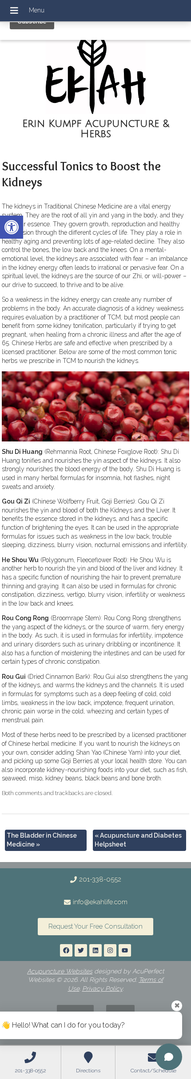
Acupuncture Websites (59, 971)
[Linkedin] (95, 950)
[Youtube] (125, 950)
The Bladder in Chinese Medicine (42, 840)
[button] (11, 227)
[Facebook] (66, 950)
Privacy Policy (102, 988)
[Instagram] (110, 950)
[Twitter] (81, 950)
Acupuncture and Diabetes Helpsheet (138, 840)
